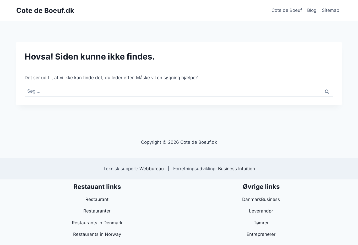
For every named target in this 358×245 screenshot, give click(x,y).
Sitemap (330, 10)
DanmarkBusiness (261, 199)
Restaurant (97, 199)
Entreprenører (261, 234)
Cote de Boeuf (287, 10)
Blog (311, 10)
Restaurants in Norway (97, 234)
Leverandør (261, 211)
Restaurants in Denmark (97, 222)
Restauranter (97, 211)
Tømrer (261, 222)
